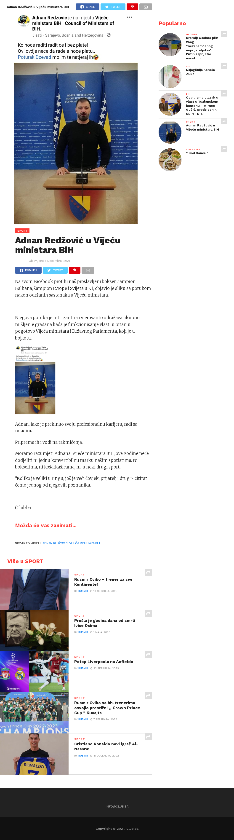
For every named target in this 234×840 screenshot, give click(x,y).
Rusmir (83, 591)
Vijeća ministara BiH (84, 543)
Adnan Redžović (55, 543)
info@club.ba (117, 806)
